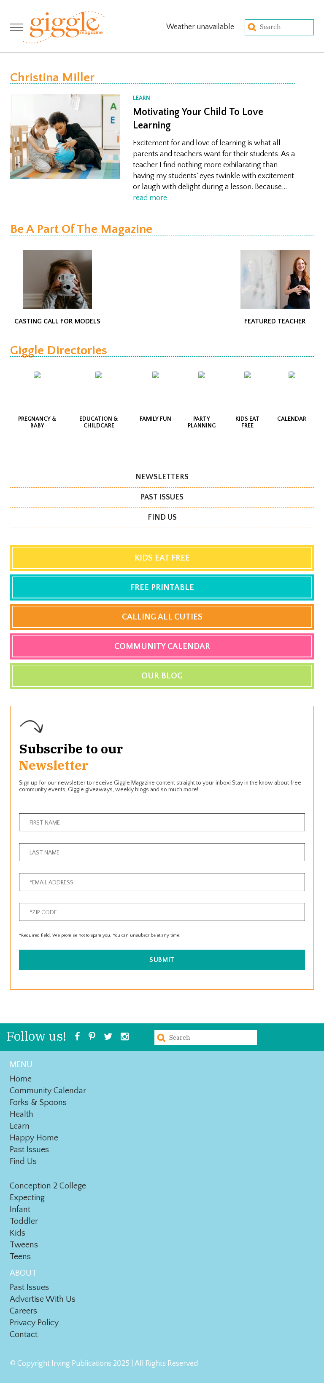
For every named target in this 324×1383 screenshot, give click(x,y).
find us (23, 1161)
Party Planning (202, 422)
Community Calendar (162, 646)
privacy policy (34, 1322)
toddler (24, 1221)
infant (20, 1209)
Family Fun (155, 419)
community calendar (48, 1090)
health (21, 1114)
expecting (27, 1197)
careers (23, 1311)
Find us (162, 517)
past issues (29, 1149)
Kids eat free (247, 422)
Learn (141, 98)
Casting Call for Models (57, 321)
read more (150, 198)
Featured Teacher (275, 321)
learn (20, 1126)
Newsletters (162, 477)
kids (17, 1233)
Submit (161, 960)
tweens (24, 1245)
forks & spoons (38, 1102)
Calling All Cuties (162, 617)
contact (24, 1334)
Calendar (291, 419)
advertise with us (43, 1299)
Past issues (162, 497)
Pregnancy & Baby (37, 422)
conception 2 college (48, 1186)
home (21, 1079)
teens (20, 1256)
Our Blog (162, 676)
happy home (34, 1138)
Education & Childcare (98, 422)
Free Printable (162, 587)
